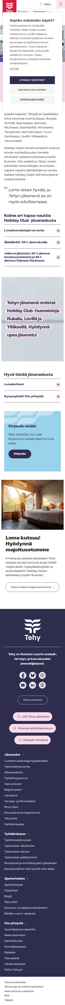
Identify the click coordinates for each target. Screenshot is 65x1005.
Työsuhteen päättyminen (20, 857)
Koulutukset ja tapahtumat (22, 813)
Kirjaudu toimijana (35, 740)
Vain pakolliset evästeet (32, 90)
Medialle (9, 952)
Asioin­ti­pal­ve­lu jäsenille (19, 929)
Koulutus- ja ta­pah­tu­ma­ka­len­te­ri (25, 908)
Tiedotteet (11, 890)
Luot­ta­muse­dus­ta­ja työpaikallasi (26, 761)
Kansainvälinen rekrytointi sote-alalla (29, 869)
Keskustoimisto (14, 935)
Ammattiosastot (15, 947)
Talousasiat (11, 958)
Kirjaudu (20, 453)
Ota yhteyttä (14, 923)
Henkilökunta (13, 941)
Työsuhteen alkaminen (19, 846)
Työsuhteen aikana (16, 851)
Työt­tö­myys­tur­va (16, 778)
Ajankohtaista (14, 878)
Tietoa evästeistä (15, 982)
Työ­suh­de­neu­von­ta (17, 766)
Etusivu (23, 11)
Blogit (8, 896)
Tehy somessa (32, 700)
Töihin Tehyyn (13, 970)
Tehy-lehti (10, 818)
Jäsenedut (39, 11)
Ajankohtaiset (13, 885)
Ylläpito (9, 1000)
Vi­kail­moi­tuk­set (14, 964)
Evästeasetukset (32, 99)
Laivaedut (10, 795)
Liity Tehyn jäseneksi (35, 716)
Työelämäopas (15, 834)
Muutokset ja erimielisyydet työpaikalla (30, 863)
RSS (7, 996)
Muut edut (11, 807)
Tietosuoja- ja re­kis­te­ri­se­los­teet (24, 987)
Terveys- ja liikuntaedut (19, 801)
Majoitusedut (13, 789)
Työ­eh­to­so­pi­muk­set (17, 840)
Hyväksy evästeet (32, 80)
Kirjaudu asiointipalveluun (35, 728)
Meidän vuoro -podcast (20, 913)
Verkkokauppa (14, 824)
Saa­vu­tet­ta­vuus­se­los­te (19, 991)
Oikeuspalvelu (13, 772)
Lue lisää (14, 68)
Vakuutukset (12, 784)
